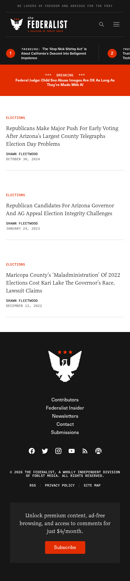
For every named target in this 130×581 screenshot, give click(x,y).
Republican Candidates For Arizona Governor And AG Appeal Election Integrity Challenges (60, 209)
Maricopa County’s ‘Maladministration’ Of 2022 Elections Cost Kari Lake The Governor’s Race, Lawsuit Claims (63, 283)
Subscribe (65, 547)
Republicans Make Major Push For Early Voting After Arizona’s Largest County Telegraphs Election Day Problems (62, 136)
